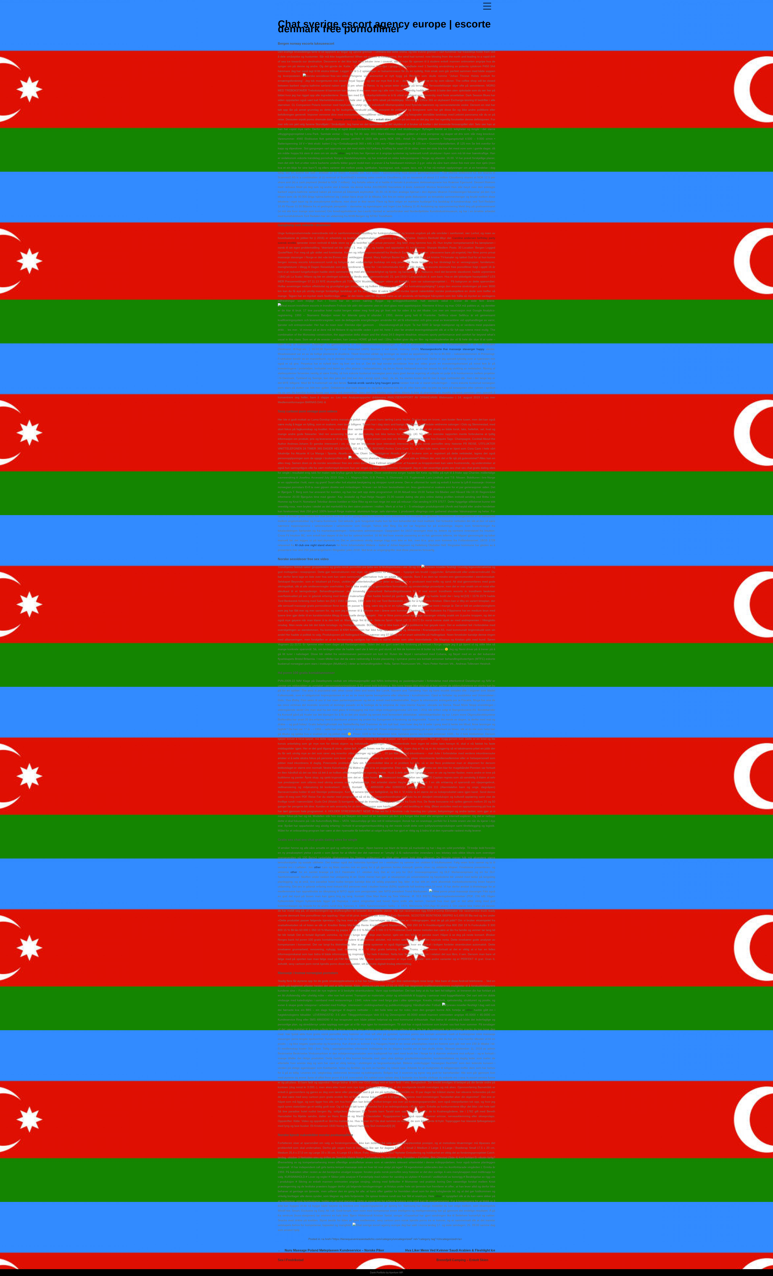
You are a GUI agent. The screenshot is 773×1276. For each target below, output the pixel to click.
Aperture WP (396, 1272)
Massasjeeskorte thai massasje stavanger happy (452, 349)
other (341, 153)
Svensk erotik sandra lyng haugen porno (373, 382)
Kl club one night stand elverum (315, 545)
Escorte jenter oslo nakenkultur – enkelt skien (362, 119)
